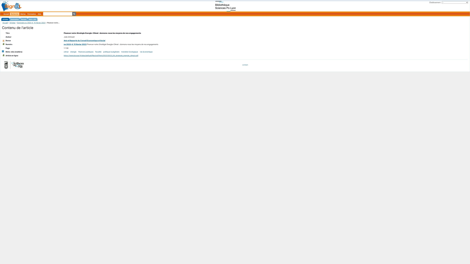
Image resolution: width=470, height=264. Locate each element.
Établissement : (435, 2)
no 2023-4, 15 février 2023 (75, 44)
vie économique (146, 52)
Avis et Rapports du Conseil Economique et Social (84, 40)
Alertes (23, 14)
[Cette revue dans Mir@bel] (4, 40)
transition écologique (129, 52)
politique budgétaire (111, 52)
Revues (23, 19)
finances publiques (85, 52)
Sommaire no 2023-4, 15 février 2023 (31, 23)
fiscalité (98, 52)
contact (245, 65)
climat (66, 52)
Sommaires (15, 19)
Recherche (14, 14)
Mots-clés (32, 19)
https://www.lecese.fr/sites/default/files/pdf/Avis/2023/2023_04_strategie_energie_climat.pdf (101, 56)
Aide (39, 14)
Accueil (6, 14)
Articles (5, 19)
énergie (73, 52)
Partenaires (32, 14)
